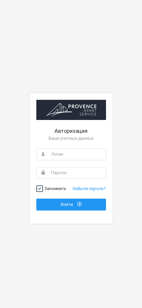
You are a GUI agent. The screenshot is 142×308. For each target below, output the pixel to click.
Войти (67, 204)
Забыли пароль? (89, 188)
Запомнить (55, 188)
